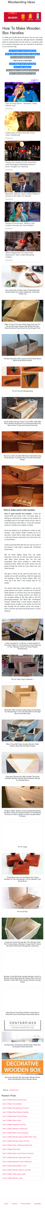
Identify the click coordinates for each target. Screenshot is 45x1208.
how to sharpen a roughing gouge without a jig (22, 70)
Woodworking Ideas (21, 2)
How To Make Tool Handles (12, 1104)
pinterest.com (14, 1090)
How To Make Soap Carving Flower (15, 1116)
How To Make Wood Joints (12, 1120)
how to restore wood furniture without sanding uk (22, 54)
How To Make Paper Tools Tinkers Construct (18, 1153)
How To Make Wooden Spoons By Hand (16, 1157)
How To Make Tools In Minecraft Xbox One (17, 1145)
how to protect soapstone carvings (22, 57)
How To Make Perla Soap (11, 1149)
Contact (14, 1203)
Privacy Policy (25, 1203)
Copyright (37, 1203)
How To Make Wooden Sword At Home (16, 1141)
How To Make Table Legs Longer (14, 1174)
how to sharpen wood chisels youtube (22, 64)
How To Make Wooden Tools (12, 1178)
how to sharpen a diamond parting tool (22, 51)
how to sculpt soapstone (22, 67)
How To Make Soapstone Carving (14, 1124)
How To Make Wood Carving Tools (15, 1100)
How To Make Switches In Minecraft (15, 1128)
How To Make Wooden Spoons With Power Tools (19, 1137)
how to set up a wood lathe (22, 60)
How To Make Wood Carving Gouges (15, 1133)
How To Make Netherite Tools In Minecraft (17, 1161)
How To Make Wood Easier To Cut (14, 1166)
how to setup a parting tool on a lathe (22, 74)
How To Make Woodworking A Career (16, 1108)
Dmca (6, 1203)
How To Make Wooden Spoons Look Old (17, 1170)
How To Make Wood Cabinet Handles (16, 1112)
